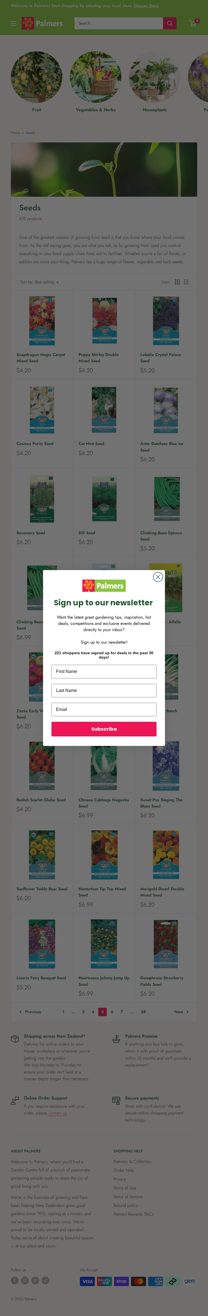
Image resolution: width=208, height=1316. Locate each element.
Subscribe (104, 729)
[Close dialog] (158, 577)
